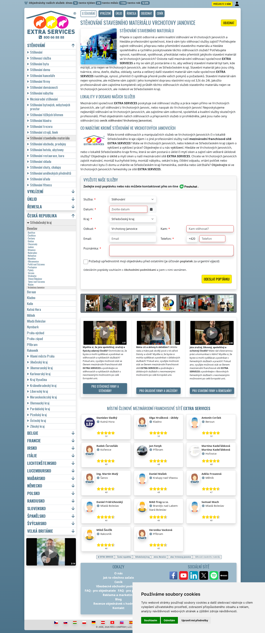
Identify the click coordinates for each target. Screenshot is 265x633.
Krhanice (32, 250)
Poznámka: (91, 248)
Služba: (88, 199)
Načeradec (32, 252)
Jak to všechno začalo (118, 578)
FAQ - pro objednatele (100, 591)
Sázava (31, 273)
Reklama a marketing (118, 595)
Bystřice (31, 232)
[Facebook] (173, 575)
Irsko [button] (32, 448)
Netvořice (32, 255)
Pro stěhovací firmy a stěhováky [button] (105, 388)
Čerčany (31, 238)
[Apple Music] (224, 575)
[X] (203, 575)
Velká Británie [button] (40, 531)
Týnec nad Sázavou (36, 281)
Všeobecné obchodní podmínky (118, 586)
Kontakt (118, 608)
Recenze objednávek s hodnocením (118, 604)
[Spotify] (213, 575)
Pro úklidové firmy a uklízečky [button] (158, 391)
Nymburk (33, 326)
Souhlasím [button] (150, 620)
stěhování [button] (36, 45)
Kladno (31, 297)
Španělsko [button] (36, 516)
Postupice (32, 267)
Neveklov (32, 258)
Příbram (32, 344)
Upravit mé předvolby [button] (195, 620)
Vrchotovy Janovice (36, 287)
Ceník (118, 582)
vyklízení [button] (35, 191)
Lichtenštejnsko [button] (41, 463)
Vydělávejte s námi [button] (222, 3)
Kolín (30, 303)
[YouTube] (183, 575)
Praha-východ (35, 332)
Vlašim (31, 284)
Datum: (88, 209)
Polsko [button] (33, 493)
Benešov (32, 228)
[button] (105, 13)
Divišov (31, 241)
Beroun (31, 291)
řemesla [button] (34, 206)
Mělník (31, 315)
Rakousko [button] (36, 501)
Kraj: (86, 219)
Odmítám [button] (169, 620)
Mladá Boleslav (36, 321)
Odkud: (88, 229)
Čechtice (32, 235)
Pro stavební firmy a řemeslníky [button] (212, 391)
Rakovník (32, 350)
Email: (87, 239)
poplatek (186, 261)
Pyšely (30, 270)
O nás (118, 573)
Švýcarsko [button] (37, 523)
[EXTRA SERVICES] (51, 22)
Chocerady (32, 244)
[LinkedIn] (193, 575)
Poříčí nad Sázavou (36, 264)
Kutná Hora (34, 309)
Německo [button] (34, 486)
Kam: (164, 229)
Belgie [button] (32, 433)
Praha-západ (35, 338)
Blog (118, 599)
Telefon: (166, 239)
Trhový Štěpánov (35, 278)
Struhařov (32, 276)
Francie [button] (34, 440)
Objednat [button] (228, 23)
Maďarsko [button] (36, 478)
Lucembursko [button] (39, 471)
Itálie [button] (32, 455)
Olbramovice (33, 261)
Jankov (31, 247)
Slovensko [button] (36, 508)
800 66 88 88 (54, 37)
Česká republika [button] (42, 215)
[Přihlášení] (237, 3)
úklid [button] (32, 199)
